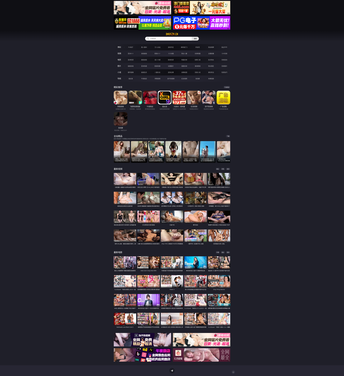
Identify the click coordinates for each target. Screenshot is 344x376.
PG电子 (130, 47)
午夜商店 (144, 79)
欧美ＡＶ (157, 54)
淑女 (223, 252)
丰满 (217, 252)
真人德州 (144, 47)
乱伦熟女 (211, 60)
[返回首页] (233, 372)
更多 (228, 169)
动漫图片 (171, 66)
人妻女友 (157, 72)
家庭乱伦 (144, 72)
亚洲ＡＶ (131, 54)
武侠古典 (171, 72)
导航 (119, 78)
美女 (217, 169)
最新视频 (118, 168)
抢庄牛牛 (224, 47)
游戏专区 (171, 47)
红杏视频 (184, 79)
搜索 (195, 39)
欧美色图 (157, 66)
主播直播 (211, 54)
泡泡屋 (197, 79)
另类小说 (197, 72)
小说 (119, 72)
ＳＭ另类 (224, 54)
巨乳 (223, 169)
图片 (119, 66)
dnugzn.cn (172, 34)
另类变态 (224, 60)
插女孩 (131, 79)
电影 (119, 60)
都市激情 (131, 72)
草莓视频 (157, 79)
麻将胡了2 (184, 47)
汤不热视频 (170, 79)
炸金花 (197, 47)
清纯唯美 (197, 66)
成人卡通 (157, 60)
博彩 (119, 47)
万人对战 (157, 47)
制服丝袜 (184, 60)
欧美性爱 (171, 60)
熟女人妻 (184, 54)
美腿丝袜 (184, 66)
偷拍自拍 (144, 60)
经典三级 (197, 60)
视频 (119, 53)
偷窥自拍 (131, 66)
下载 (228, 136)
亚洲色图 (144, 66)
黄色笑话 (211, 72)
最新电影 (118, 252)
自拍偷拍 (144, 54)
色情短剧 (211, 79)
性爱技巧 (224, 72)
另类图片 (224, 66)
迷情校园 (184, 72)
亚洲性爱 (131, 60)
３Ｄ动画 (171, 54)
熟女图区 (211, 66)
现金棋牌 (211, 47)
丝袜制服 (197, 54)
